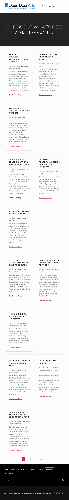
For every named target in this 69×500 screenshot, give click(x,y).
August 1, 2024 (21, 117)
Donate (40, 469)
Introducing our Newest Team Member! (48, 56)
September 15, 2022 (52, 368)
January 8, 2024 (21, 218)
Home (7, 469)
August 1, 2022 (21, 421)
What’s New (49, 469)
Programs (21, 469)
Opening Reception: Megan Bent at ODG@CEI (19, 262)
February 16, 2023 (22, 323)
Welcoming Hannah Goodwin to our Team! (19, 363)
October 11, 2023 (21, 269)
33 (41, 459)
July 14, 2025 (50, 64)
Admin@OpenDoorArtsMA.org (33, 493)
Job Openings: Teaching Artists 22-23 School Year (19, 414)
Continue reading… (15, 95)
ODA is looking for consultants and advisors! (49, 262)
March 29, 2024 (51, 171)
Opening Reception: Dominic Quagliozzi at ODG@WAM (49, 163)
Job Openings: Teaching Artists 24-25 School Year (19, 162)
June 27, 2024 (21, 169)
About (13, 469)
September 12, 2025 (22, 66)
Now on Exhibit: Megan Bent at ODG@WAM (17, 316)
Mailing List (9, 474)
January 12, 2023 (21, 370)
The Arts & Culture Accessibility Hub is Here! (18, 58)
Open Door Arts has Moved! (47, 362)
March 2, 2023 (51, 269)
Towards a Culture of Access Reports (19, 110)
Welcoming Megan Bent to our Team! (19, 212)
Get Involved (31, 469)
